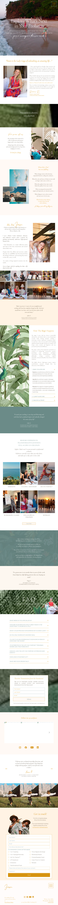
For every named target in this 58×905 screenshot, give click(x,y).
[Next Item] (54, 285)
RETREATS (46, 515)
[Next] (51, 768)
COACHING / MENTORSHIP (29, 486)
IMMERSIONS (11, 486)
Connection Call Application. (40, 827)
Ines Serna (51, 900)
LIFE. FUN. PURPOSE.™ (46, 486)
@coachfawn (33, 718)
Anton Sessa (50, 902)
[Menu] (54, 4)
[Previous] (6, 768)
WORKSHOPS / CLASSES (11, 515)
